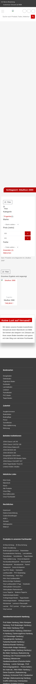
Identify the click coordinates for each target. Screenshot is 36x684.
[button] (2, 11)
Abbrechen (7, 253)
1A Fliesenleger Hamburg (13, 636)
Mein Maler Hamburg (11, 628)
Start (2, 258)
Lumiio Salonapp (18, 664)
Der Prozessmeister (18, 656)
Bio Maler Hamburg (10, 653)
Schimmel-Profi (16, 675)
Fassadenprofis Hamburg (12, 639)
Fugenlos (7, 216)
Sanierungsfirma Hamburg (22, 633)
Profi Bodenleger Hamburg (20, 625)
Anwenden (8, 250)
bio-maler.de (7, 670)
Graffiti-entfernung (10, 681)
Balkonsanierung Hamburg (20, 678)
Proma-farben (26, 667)
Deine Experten (8, 672)
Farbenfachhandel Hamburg (13, 642)
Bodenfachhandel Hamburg (13, 645)
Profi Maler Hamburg (10, 622)
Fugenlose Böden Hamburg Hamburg (17, 650)
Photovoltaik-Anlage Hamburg (14, 647)
